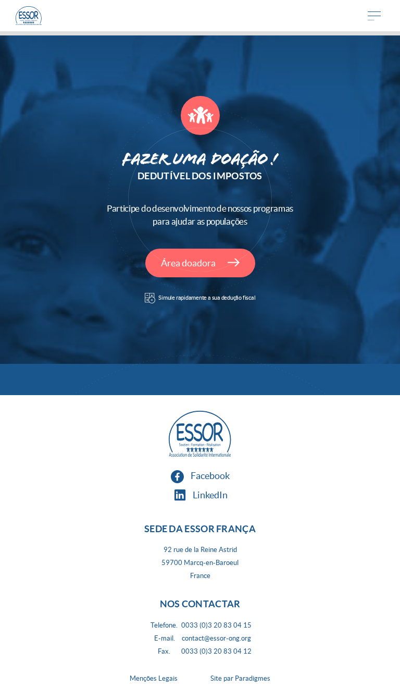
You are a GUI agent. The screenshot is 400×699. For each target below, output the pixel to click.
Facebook (209, 475)
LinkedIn (209, 494)
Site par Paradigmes (240, 678)
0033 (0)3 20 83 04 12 (216, 651)
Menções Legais (154, 678)
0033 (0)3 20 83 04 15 (216, 625)
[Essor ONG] (29, 16)
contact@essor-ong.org (216, 638)
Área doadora (189, 262)
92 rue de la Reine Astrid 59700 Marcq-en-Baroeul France (200, 563)
